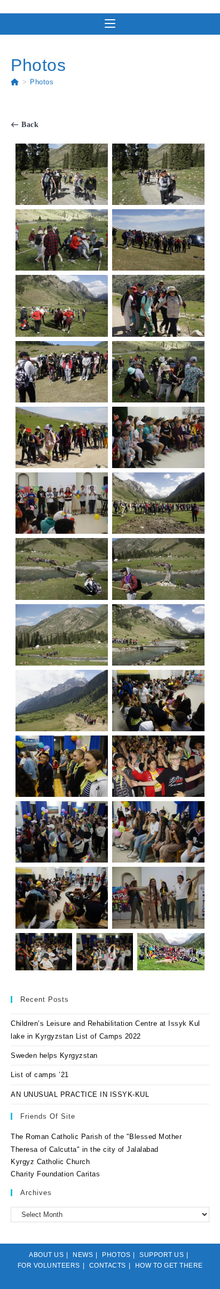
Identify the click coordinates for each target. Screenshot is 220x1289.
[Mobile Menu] (110, 24)
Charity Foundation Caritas (55, 1174)
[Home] (15, 82)
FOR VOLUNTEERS (49, 1265)
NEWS (83, 1255)
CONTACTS (107, 1265)
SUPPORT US (161, 1255)
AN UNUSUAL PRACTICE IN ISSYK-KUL (80, 1094)
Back (28, 125)
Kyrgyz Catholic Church (50, 1162)
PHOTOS (116, 1255)
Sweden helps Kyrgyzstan (54, 1055)
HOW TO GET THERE (169, 1265)
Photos (41, 82)
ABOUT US (46, 1255)
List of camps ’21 (40, 1075)
